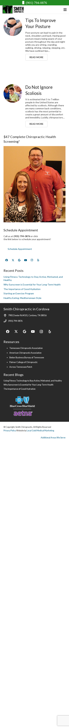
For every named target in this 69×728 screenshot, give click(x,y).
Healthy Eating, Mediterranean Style (22, 298)
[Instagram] (32, 260)
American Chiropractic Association (25, 353)
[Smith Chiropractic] (14, 9)
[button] (65, 9)
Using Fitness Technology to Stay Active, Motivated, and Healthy (33, 380)
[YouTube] (25, 260)
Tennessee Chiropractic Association (26, 348)
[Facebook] (7, 260)
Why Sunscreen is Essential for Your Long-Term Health (32, 284)
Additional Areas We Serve (53, 437)
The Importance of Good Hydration (22, 289)
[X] (13, 260)
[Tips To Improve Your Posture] (13, 26)
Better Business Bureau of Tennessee (26, 357)
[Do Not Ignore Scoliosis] (13, 93)
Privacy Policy (10, 430)
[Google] (19, 260)
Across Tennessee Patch (20, 367)
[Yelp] (38, 260)
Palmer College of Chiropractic (23, 362)
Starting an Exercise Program (19, 293)
